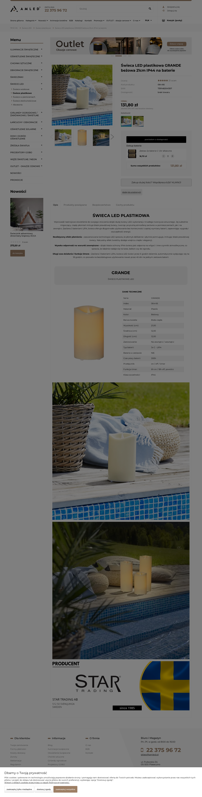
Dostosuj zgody (44, 789)
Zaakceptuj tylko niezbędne (19, 789)
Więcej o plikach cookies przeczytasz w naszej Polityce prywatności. (37, 782)
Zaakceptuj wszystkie (65, 789)
